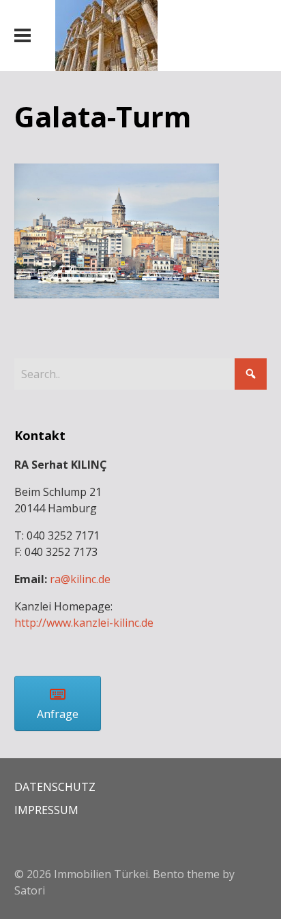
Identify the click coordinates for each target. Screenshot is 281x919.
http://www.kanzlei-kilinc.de (83, 622)
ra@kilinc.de (80, 579)
